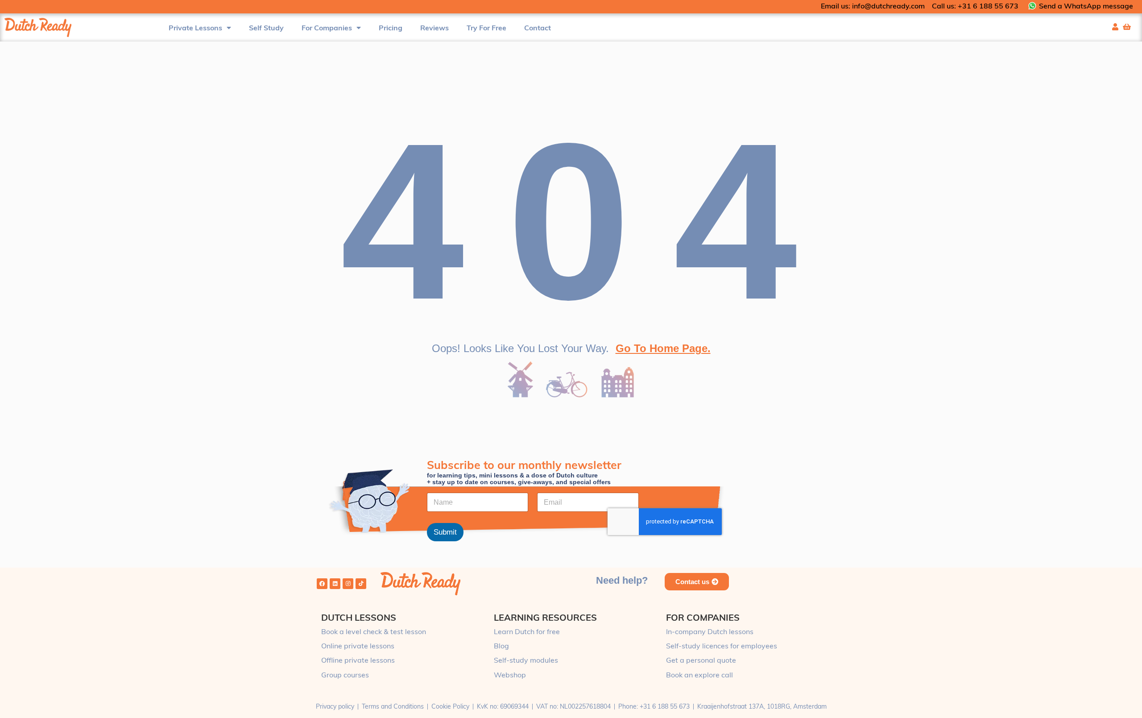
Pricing (390, 27)
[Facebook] (322, 583)
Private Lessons (195, 27)
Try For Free (486, 27)
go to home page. (663, 348)
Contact (537, 27)
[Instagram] (348, 583)
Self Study (266, 27)
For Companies (327, 27)
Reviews (434, 27)
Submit (445, 532)
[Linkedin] (335, 583)
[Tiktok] (361, 583)
